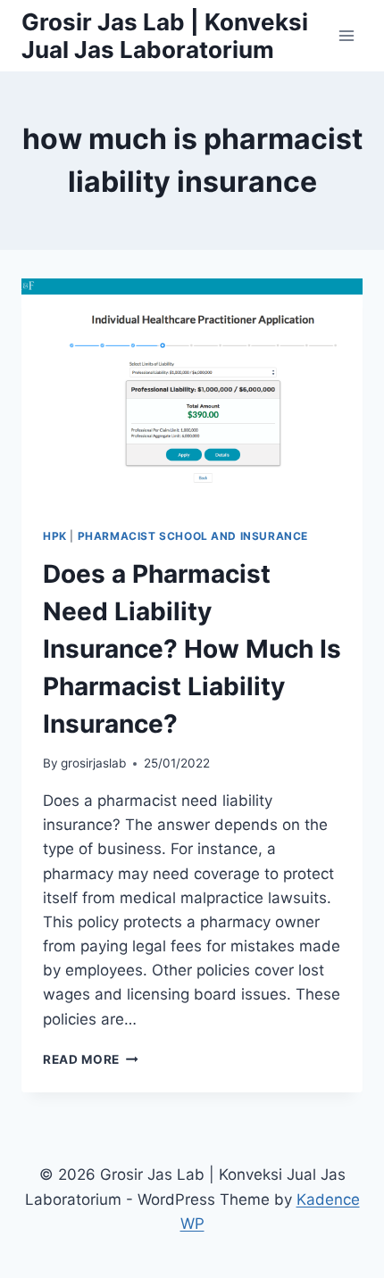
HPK (55, 536)
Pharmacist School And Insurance (193, 536)
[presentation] (192, 392)
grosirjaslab (93, 763)
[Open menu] (346, 35)
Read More (90, 1059)
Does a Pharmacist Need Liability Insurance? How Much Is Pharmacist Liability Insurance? (192, 649)
